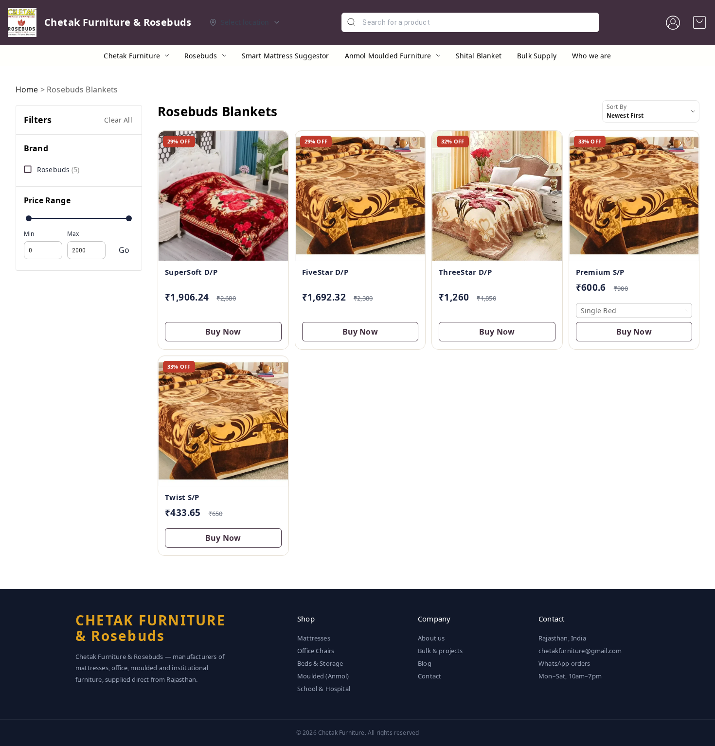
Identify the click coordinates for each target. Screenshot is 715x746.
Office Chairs (315, 650)
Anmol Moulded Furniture (388, 55)
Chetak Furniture (132, 55)
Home (27, 89)
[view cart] (699, 22)
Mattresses (313, 638)
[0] (699, 22)
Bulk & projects (440, 650)
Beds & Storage (320, 663)
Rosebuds (200, 55)
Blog (424, 663)
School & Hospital (323, 688)
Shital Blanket (478, 55)
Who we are (591, 55)
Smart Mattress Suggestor (285, 55)
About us (431, 638)
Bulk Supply (536, 55)
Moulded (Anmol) (323, 676)
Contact (429, 676)
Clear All (118, 119)
